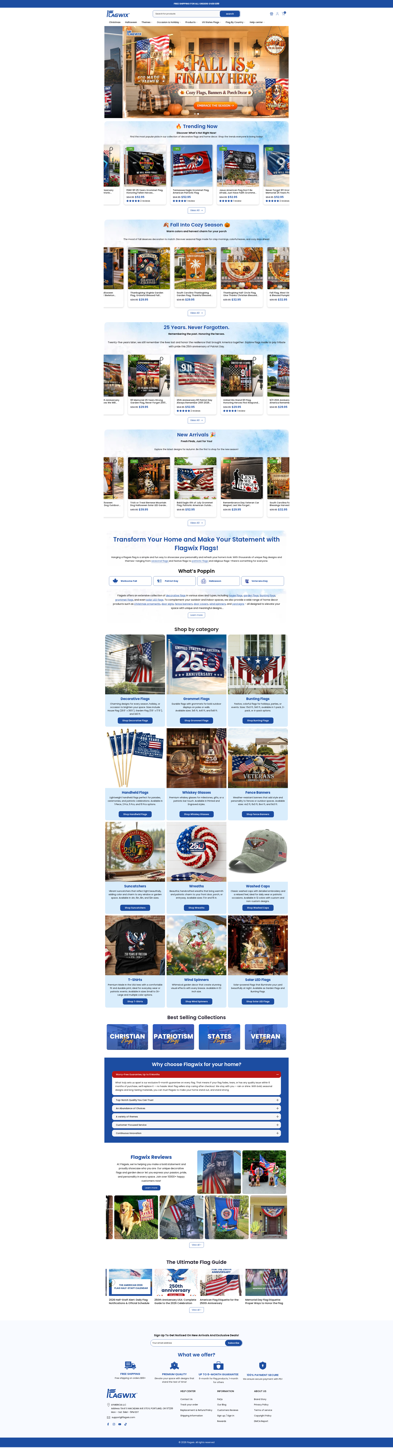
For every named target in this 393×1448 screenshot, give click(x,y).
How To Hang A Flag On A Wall (146, 1300)
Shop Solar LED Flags (258, 1001)
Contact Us (186, 1399)
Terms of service (263, 1410)
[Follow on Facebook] (108, 1424)
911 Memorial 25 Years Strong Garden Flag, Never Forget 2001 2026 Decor (175, 403)
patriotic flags (200, 561)
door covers (201, 604)
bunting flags (267, 595)
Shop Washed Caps (258, 907)
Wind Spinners (196, 980)
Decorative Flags (135, 699)
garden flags (251, 595)
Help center (256, 22)
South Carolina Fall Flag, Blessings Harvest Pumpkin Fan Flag (128, 505)
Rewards (221, 1421)
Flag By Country (234, 22)
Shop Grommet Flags (196, 720)
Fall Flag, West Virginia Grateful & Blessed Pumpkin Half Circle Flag (278, 295)
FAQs (220, 1399)
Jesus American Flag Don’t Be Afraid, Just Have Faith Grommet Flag (232, 193)
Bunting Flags (258, 699)
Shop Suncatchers (135, 907)
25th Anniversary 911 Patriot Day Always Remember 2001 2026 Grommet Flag (222, 403)
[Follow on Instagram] (114, 1424)
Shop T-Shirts (135, 1001)
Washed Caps (258, 886)
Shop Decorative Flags (135, 720)
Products (190, 22)
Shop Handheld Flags (135, 814)
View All (194, 210)
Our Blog (221, 1404)
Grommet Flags (196, 699)
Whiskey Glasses (196, 792)
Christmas (115, 22)
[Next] (281, 1282)
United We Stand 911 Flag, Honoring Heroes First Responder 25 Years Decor (269, 403)
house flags (235, 595)
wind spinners (217, 604)
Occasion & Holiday (168, 22)
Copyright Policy (262, 1415)
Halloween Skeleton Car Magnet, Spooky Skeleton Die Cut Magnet (269, 504)
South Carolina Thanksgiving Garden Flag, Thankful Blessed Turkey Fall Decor (185, 295)
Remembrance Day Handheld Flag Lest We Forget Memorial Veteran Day (174, 505)
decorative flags (176, 595)
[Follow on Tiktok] (125, 1424)
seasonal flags (160, 561)
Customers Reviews (227, 1410)
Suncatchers (135, 886)
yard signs (238, 604)
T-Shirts (135, 980)
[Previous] (112, 1282)
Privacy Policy (261, 1404)
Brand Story (260, 1399)
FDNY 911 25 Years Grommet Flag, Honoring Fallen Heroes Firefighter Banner (139, 193)
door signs (167, 604)
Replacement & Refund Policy (196, 1410)
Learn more (151, 1187)
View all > (196, 1244)
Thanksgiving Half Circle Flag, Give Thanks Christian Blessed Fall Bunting (231, 295)
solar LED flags (154, 600)
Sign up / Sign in (225, 1415)
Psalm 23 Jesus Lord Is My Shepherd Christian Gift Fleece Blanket (221, 505)
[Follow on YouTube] (119, 1424)
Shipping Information (191, 1415)
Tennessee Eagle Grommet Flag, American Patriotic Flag (186, 191)
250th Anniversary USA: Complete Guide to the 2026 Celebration (239, 1301)
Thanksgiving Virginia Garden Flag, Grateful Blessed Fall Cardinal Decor (137, 295)
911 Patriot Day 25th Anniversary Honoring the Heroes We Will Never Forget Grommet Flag (129, 403)
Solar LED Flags (258, 980)
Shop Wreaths (196, 907)
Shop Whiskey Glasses (196, 814)
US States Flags (210, 22)
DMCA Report (261, 1421)
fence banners (184, 604)
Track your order (189, 1404)
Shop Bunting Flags (258, 720)
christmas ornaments (147, 604)
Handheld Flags (135, 792)
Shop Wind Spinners (196, 1001)
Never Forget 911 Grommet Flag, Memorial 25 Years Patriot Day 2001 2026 (278, 193)
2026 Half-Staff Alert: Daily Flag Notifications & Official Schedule (193, 1301)
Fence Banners (257, 792)
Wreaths (196, 886)
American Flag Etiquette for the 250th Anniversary (283, 1301)
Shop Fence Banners (258, 814)
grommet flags (124, 600)
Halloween (131, 22)
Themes (146, 22)
